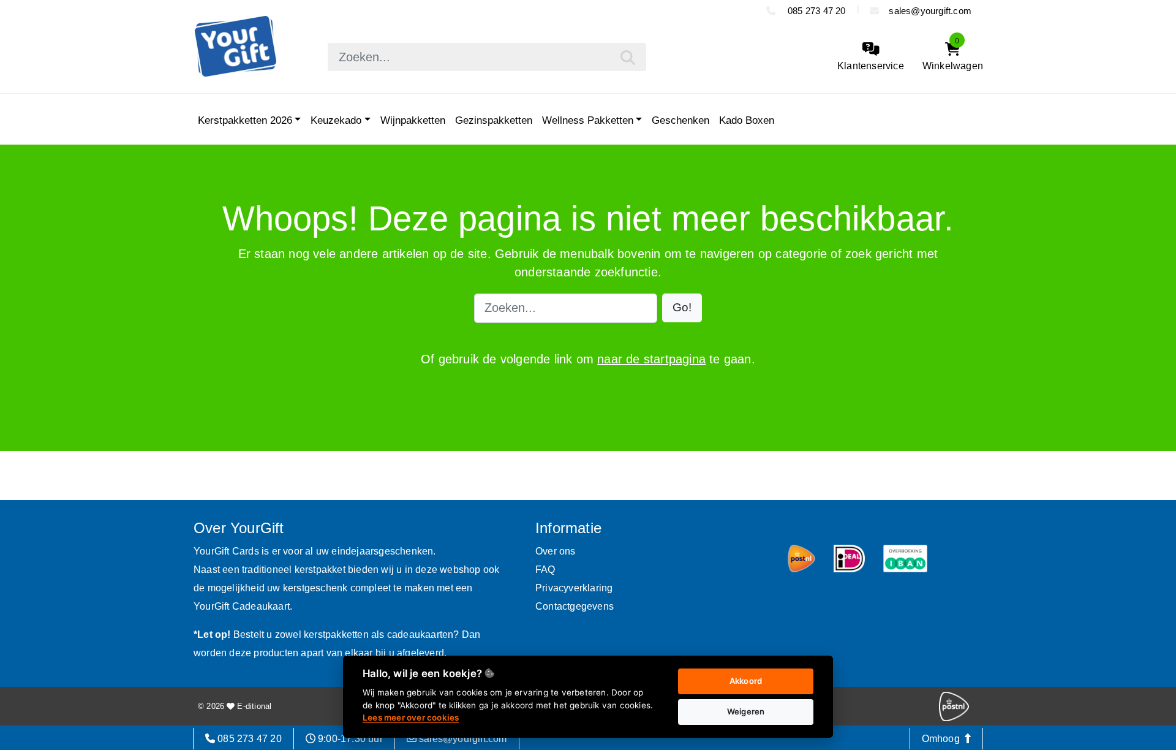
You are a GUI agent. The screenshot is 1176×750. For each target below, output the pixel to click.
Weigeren (746, 711)
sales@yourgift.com (930, 11)
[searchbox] (487, 57)
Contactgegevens (574, 606)
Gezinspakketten (493, 120)
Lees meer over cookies (411, 717)
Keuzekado (336, 120)
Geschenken (680, 120)
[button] (682, 308)
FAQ (545, 569)
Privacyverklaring (573, 588)
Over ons (555, 551)
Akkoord (745, 681)
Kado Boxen (746, 120)
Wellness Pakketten (587, 120)
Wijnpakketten (412, 120)
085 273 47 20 (815, 11)
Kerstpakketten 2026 (245, 120)
